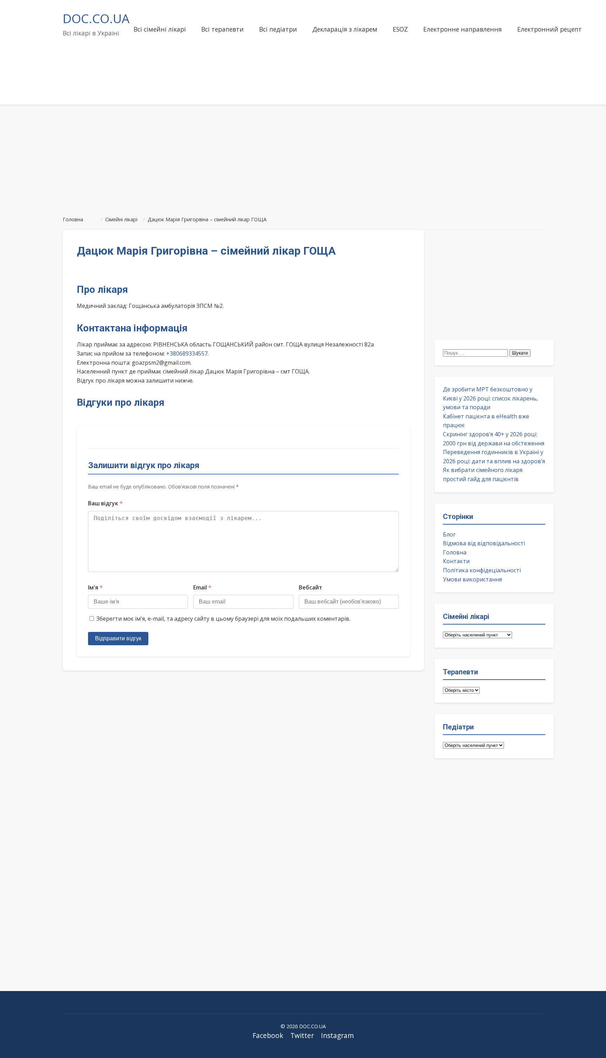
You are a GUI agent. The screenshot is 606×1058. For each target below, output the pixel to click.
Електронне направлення (462, 29)
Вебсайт (310, 587)
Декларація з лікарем (344, 29)
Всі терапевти (222, 29)
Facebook (267, 1035)
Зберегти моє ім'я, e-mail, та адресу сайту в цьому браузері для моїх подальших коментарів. (223, 618)
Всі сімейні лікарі (160, 29)
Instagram (337, 1035)
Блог (449, 534)
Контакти (456, 561)
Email (202, 587)
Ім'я (95, 587)
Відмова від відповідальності (484, 543)
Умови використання (472, 579)
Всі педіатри (278, 29)
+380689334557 (187, 353)
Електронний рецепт (549, 29)
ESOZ (400, 29)
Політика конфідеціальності (482, 570)
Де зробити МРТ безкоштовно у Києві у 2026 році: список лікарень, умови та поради (490, 398)
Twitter (302, 1035)
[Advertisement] (303, 157)
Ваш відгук (105, 503)
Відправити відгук (118, 638)
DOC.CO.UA (96, 18)
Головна (454, 552)
